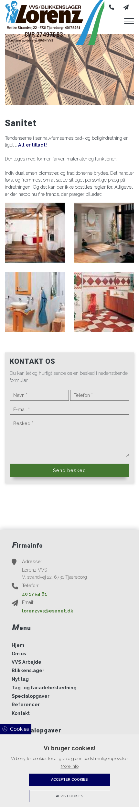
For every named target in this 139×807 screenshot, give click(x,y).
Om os (19, 653)
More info (70, 766)
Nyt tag (20, 679)
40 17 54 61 (34, 594)
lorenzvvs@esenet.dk (47, 610)
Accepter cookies (69, 779)
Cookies (19, 729)
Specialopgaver (30, 696)
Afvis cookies (69, 796)
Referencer (26, 704)
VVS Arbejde (26, 662)
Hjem (18, 645)
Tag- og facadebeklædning (44, 687)
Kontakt (21, 713)
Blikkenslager (28, 670)
